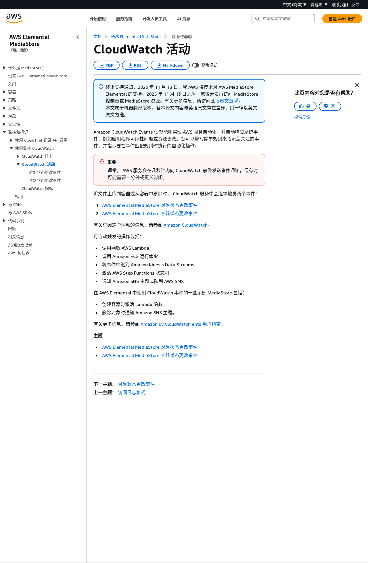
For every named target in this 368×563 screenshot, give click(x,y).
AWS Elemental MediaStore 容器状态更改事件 (150, 213)
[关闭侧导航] (78, 36)
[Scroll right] (194, 18)
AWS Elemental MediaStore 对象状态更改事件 (150, 205)
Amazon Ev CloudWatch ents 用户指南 (181, 324)
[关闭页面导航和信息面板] (357, 85)
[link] (182, 36)
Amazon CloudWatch (186, 225)
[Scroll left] (85, 18)
